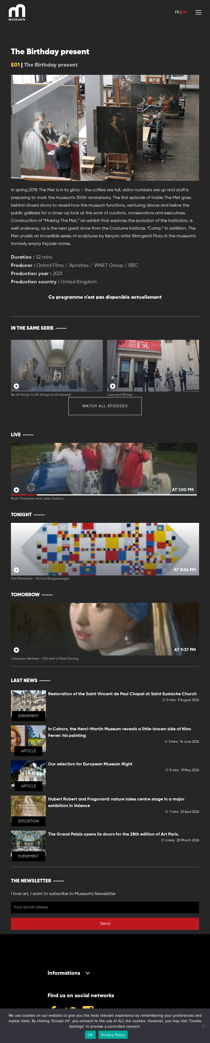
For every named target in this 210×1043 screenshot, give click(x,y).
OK (90, 1035)
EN (184, 12)
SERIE (183, 328)
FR (177, 12)
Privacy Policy (113, 1035)
